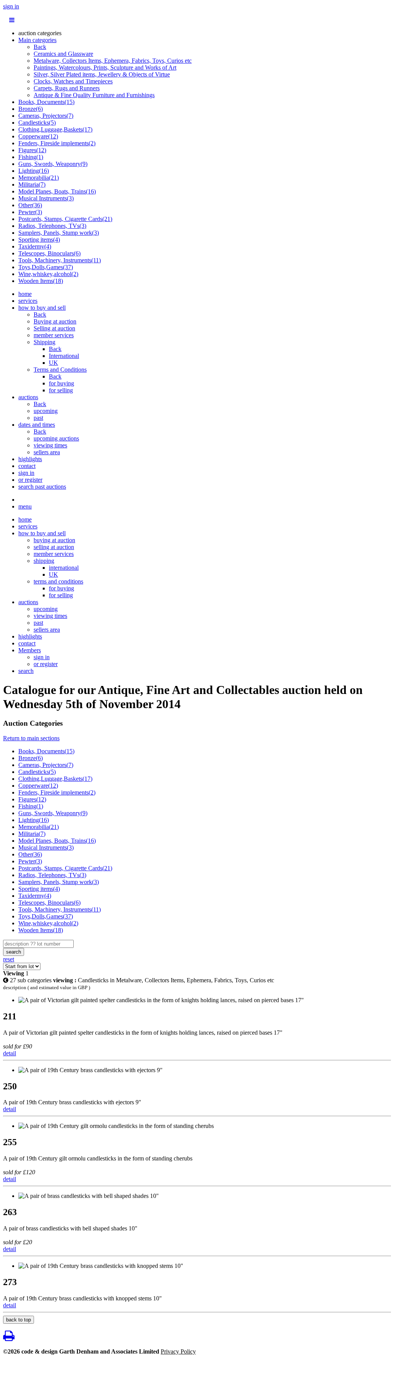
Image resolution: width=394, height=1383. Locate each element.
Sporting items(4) (39, 239)
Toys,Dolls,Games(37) (45, 267)
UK (53, 362)
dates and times (36, 424)
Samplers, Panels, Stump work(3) (58, 232)
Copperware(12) (38, 136)
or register (30, 479)
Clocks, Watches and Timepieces (73, 81)
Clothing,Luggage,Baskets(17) (55, 129)
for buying (61, 383)
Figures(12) (32, 150)
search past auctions (42, 486)
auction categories (39, 33)
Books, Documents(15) (46, 102)
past (38, 417)
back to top (18, 1320)
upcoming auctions (56, 438)
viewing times (50, 445)
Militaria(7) (31, 184)
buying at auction (54, 540)
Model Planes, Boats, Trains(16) (57, 191)
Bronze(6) (30, 109)
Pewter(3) (30, 212)
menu (25, 506)
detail (9, 1053)
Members (29, 650)
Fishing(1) (30, 157)
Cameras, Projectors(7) (45, 115)
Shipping (44, 342)
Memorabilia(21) (38, 177)
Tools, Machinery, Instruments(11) (59, 260)
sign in (11, 6)
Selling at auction (54, 328)
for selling (61, 390)
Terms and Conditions (60, 369)
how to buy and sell (42, 307)
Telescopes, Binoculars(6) (49, 253)
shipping (44, 560)
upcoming (46, 411)
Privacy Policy (178, 1351)
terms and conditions (58, 581)
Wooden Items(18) (40, 281)
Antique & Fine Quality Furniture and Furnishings (94, 95)
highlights (30, 459)
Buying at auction (55, 321)
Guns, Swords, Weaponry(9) (52, 164)
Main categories (37, 40)
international (64, 567)
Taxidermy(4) (34, 246)
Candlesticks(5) (37, 122)
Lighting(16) (33, 170)
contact (27, 466)
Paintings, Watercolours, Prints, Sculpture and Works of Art (105, 67)
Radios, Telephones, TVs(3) (52, 226)
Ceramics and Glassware (63, 53)
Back (40, 47)
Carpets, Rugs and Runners (67, 88)
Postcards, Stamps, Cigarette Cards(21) (65, 219)
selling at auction (54, 547)
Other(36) (30, 205)
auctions (28, 397)
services (27, 300)
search (26, 671)
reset (8, 959)
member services (54, 335)
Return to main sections (31, 738)
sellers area (47, 452)
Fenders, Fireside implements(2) (56, 143)
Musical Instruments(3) (46, 198)
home (25, 294)
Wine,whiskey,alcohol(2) (48, 274)
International (64, 356)
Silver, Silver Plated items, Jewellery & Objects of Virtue (102, 74)
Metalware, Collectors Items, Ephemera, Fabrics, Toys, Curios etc (113, 60)
